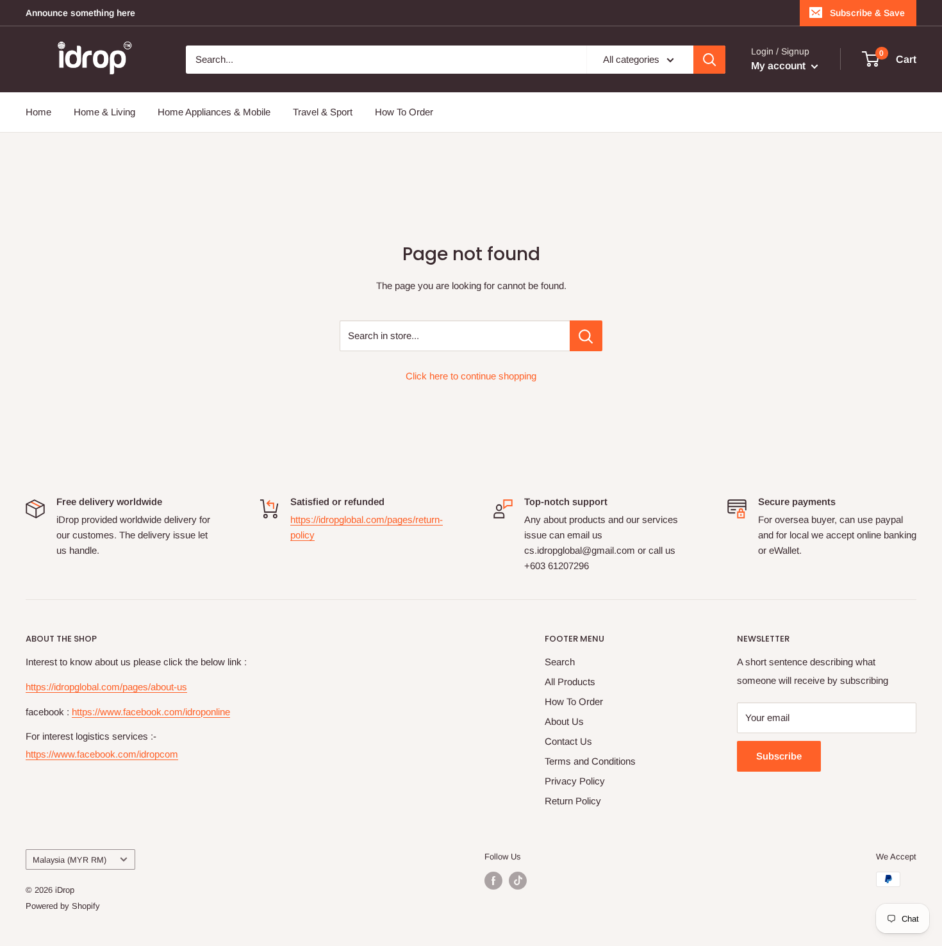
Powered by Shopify (63, 906)
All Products (570, 681)
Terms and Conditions (590, 761)
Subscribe (779, 756)
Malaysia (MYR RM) (69, 860)
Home (38, 111)
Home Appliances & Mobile (214, 111)
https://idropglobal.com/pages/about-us (106, 686)
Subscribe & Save (867, 13)
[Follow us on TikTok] (518, 881)
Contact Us (568, 741)
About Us (564, 721)
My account (779, 65)
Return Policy (573, 800)
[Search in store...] (586, 335)
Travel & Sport (322, 111)
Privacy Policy (575, 781)
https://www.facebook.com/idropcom (102, 754)
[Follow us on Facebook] (493, 881)
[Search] (709, 60)
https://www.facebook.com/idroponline (151, 711)
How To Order (404, 111)
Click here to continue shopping (471, 375)
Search (560, 661)
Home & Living (104, 111)
